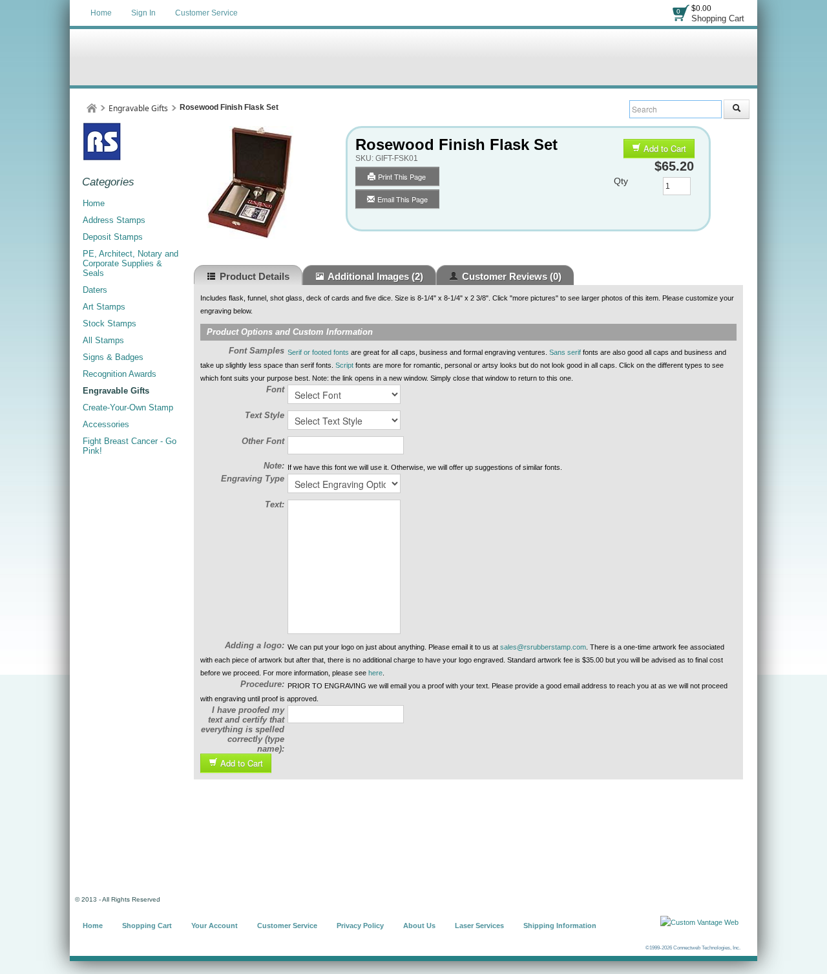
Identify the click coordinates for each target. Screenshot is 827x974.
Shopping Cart (717, 18)
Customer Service (206, 12)
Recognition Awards (119, 374)
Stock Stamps (109, 323)
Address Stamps (114, 220)
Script (344, 365)
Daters (95, 290)
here (375, 673)
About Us (419, 925)
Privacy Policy (360, 925)
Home (101, 12)
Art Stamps (104, 307)
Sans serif (565, 352)
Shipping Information (559, 925)
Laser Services (479, 925)
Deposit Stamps (113, 237)
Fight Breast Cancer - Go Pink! (129, 446)
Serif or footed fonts (318, 352)
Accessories (106, 424)
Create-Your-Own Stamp (128, 407)
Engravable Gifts (138, 108)
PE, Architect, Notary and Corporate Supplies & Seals (130, 263)
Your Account (214, 925)
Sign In (143, 12)
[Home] (92, 108)
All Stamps (103, 340)
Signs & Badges (113, 357)
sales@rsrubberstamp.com (543, 647)
